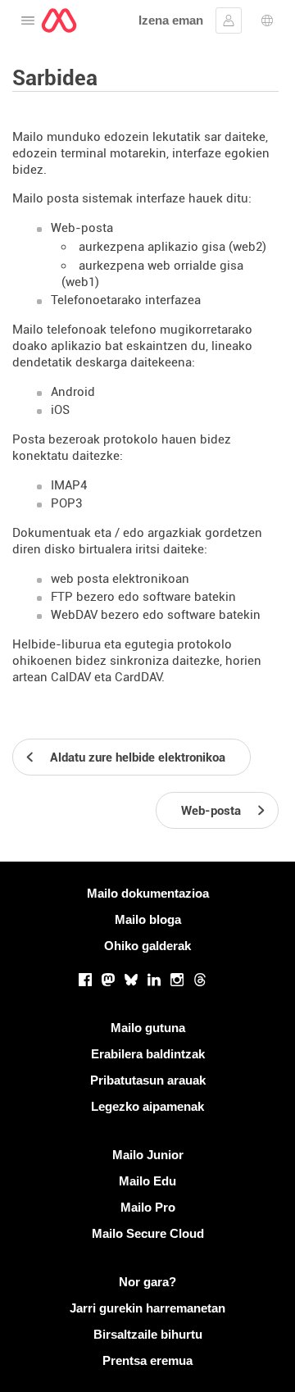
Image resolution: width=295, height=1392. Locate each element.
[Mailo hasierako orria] (59, 20)
